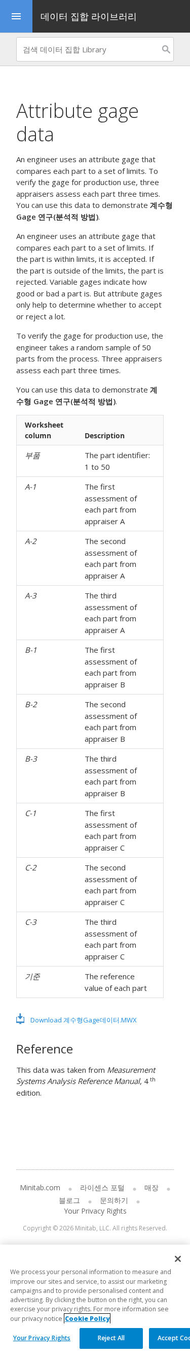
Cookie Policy (87, 1318)
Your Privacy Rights (41, 1338)
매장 (151, 1187)
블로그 (69, 1200)
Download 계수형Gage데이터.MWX (83, 1019)
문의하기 (114, 1200)
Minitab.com (40, 1187)
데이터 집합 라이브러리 (89, 16)
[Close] (178, 1259)
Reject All (111, 1338)
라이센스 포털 (102, 1187)
